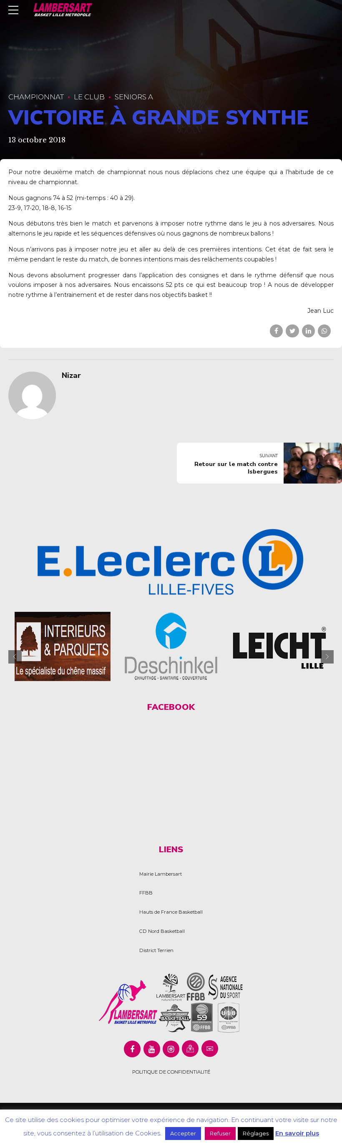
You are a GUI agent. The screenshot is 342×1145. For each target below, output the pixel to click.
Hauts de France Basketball (171, 912)
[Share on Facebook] (276, 330)
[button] (15, 657)
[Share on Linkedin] (308, 330)
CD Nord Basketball (162, 931)
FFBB (146, 893)
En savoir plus (297, 1133)
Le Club (89, 97)
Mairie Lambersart (160, 874)
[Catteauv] (87, 646)
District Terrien (156, 950)
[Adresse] (190, 1048)
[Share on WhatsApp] (324, 330)
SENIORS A (134, 97)
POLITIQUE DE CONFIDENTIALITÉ (171, 1072)
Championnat (36, 97)
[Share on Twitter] (292, 330)
